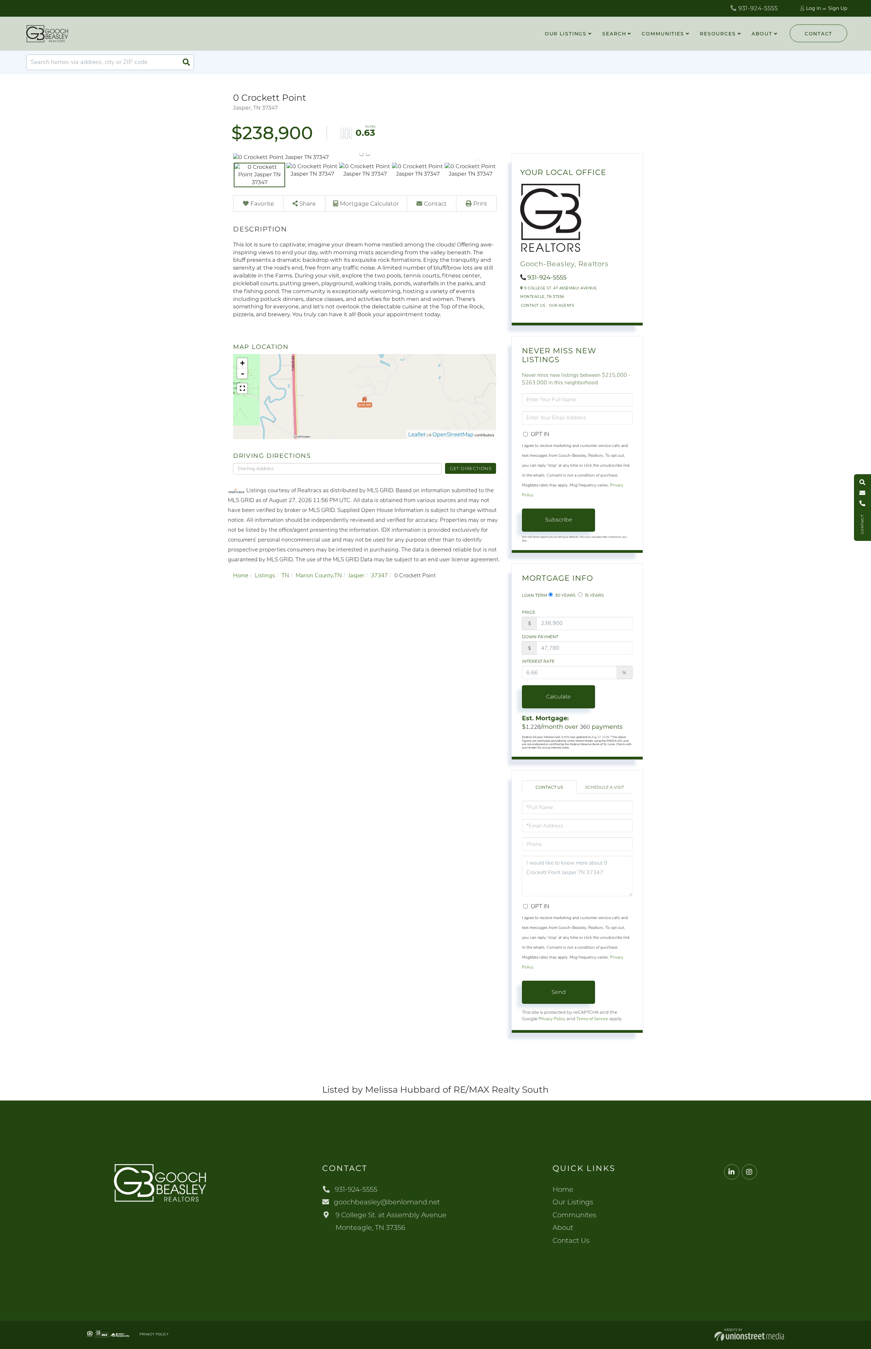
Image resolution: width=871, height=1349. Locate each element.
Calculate (558, 696)
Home (240, 575)
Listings (265, 575)
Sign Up (837, 8)
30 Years (564, 595)
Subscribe (558, 519)
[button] (186, 62)
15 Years (594, 595)
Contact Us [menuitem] (571, 1240)
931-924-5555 (757, 8)
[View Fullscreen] (242, 388)
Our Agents (561, 305)
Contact (818, 34)
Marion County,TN (319, 575)
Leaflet (417, 434)
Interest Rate (538, 661)
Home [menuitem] (563, 1189)
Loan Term (534, 595)
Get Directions (471, 468)
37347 (379, 575)
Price (528, 612)
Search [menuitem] (614, 34)
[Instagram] (749, 1172)
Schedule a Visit (604, 787)
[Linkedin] (731, 1172)
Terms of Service (592, 1019)
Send (559, 992)
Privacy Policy (552, 1019)
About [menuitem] (762, 34)
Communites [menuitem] (574, 1215)
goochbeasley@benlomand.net (387, 1202)
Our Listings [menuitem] (566, 34)
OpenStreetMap (453, 434)
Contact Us (533, 305)
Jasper (356, 575)
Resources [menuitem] (718, 34)
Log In (813, 8)
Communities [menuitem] (663, 34)
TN (285, 575)
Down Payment (540, 636)
